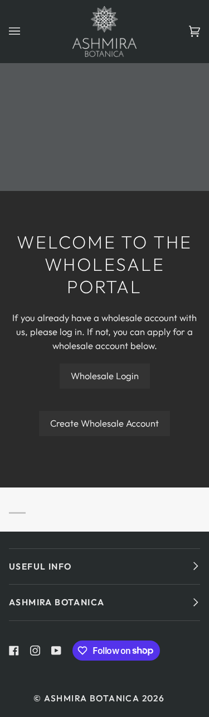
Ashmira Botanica (91, 698)
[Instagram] (35, 651)
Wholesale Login (105, 375)
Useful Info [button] (40, 566)
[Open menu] (25, 31)
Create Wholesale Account (104, 423)
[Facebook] (14, 651)
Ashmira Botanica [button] (56, 602)
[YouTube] (56, 651)
